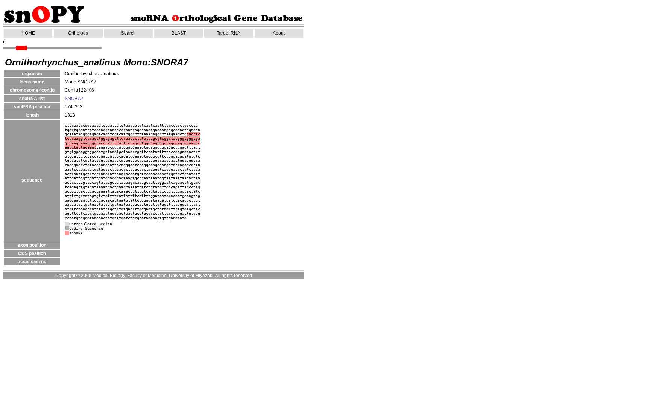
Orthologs (78, 33)
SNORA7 (74, 98)
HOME (28, 33)
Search (128, 33)
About (279, 33)
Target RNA (228, 33)
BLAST (179, 33)
